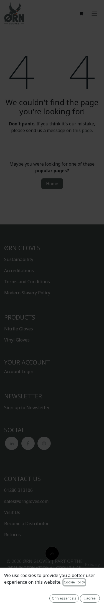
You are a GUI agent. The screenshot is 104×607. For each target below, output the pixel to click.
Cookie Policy (74, 582)
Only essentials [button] (64, 598)
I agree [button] (90, 598)
